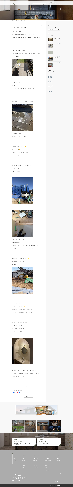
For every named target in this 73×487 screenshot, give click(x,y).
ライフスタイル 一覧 (35, 460)
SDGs (13, 463)
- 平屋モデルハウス (48, 458)
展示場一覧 (46, 455)
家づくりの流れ (24, 460)
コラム (57, 4)
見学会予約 (58, 458)
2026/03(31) (50, 80)
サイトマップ (46, 470)
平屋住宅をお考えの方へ (36, 455)
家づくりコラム (47, 463)
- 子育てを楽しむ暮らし (37, 467)
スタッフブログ (47, 465)
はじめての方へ (36, 4)
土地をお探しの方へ (35, 458)
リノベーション (24, 465)
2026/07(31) (50, 75)
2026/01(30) (50, 82)
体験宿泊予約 (58, 460)
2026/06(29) (50, 76)
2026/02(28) (50, 81)
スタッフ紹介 (14, 460)
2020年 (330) (50, 90)
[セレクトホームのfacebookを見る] (51, 2)
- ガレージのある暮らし (37, 465)
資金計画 (23, 458)
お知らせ (46, 467)
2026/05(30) (50, 77)
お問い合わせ (58, 455)
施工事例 (47, 4)
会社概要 (60, 4)
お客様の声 (52, 4)
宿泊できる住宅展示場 (48, 460)
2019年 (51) (50, 91)
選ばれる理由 (43, 4)
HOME (31, 4)
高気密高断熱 (24, 455)
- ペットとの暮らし (36, 463)
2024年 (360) (50, 85)
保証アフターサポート (25, 463)
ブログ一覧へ (28, 396)
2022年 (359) (50, 87)
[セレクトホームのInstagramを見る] (50, 2)
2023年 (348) (50, 86)
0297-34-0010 (58, 2)
